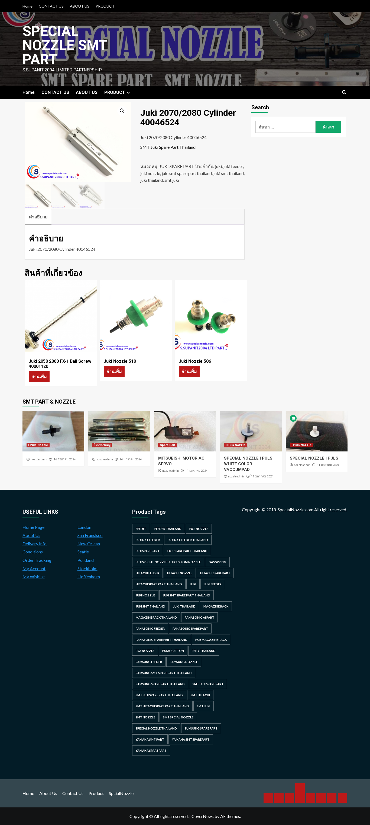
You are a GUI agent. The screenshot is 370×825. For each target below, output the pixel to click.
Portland (85, 560)
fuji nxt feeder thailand (188, 540)
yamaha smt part (150, 739)
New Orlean (88, 543)
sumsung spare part (201, 728)
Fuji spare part (148, 551)
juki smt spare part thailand (187, 173)
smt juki (171, 180)
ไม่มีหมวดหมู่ (102, 445)
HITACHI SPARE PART (215, 573)
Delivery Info (34, 543)
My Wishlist (33, 576)
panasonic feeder (150, 628)
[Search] (344, 92)
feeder (141, 528)
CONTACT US (51, 6)
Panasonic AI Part (199, 617)
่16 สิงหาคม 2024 (65, 459)
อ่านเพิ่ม (39, 376)
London (84, 527)
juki (218, 166)
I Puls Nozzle (38, 445)
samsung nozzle (184, 662)
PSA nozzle (145, 650)
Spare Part (167, 445)
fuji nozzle (198, 528)
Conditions (32, 551)
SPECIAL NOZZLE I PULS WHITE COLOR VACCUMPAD (248, 464)
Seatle (83, 551)
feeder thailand (167, 528)
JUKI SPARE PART (176, 166)
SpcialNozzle (121, 793)
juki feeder (233, 166)
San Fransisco (90, 535)
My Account (34, 568)
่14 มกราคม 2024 (130, 459)
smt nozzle (145, 717)
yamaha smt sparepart (190, 739)
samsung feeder (149, 662)
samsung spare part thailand (160, 684)
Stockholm (87, 568)
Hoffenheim (88, 576)
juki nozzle (150, 173)
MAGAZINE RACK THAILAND (156, 617)
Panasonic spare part (190, 628)
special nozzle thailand (156, 728)
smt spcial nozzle (178, 717)
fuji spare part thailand (187, 551)
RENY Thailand (204, 650)
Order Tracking (36, 560)
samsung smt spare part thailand (164, 673)
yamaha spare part (151, 750)
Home (27, 6)
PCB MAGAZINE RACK (211, 639)
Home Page (33, 527)
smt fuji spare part (208, 684)
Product (96, 793)
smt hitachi (200, 695)
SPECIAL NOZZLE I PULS (314, 458)
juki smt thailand (228, 173)
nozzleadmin (39, 459)
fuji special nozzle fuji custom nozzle (168, 562)
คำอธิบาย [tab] (38, 216)
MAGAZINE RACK (215, 606)
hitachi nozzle (179, 573)
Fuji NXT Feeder (148, 540)
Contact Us (72, 793)
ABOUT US (79, 6)
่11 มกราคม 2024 (196, 471)
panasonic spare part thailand (161, 639)
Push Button (173, 650)
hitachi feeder (147, 573)
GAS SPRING (217, 562)
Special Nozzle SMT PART (64, 45)
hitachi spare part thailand (159, 584)
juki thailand (151, 180)
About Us (31, 535)
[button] (122, 111)
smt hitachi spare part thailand (162, 706)
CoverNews (203, 816)
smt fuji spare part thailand (159, 695)
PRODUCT (105, 6)
